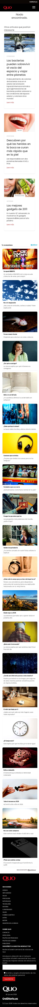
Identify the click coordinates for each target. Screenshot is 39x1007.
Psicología (6, 898)
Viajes (4, 912)
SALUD (4, 895)
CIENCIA (5, 890)
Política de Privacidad (10, 938)
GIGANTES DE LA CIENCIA (10, 923)
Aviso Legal (6, 935)
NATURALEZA (6, 901)
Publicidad (6, 943)
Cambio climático (8, 915)
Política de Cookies (9, 940)
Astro (4, 917)
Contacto (5, 932)
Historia (5, 906)
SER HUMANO (6, 893)
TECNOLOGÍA (6, 904)
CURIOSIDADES (7, 909)
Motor (4, 920)
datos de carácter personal (14, 975)
